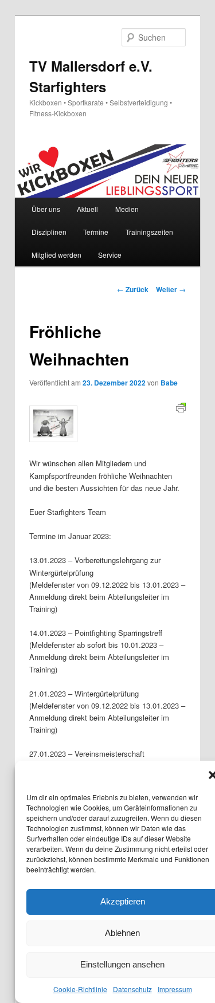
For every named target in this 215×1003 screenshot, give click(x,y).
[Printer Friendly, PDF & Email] (181, 407)
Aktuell (87, 209)
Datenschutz (132, 989)
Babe (169, 382)
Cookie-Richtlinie (80, 989)
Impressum (175, 989)
